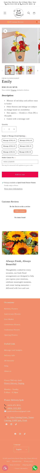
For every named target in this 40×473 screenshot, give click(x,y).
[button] (5, 13)
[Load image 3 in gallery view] (30, 70)
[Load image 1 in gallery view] (9, 70)
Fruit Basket (9, 319)
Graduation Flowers (12, 330)
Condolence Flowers (12, 324)
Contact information (21, 468)
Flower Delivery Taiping (14, 383)
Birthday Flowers (11, 309)
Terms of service (15, 465)
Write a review (20, 211)
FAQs (6, 366)
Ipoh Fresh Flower (14, 458)
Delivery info (9, 355)
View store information (13, 189)
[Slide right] (37, 71)
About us (7, 371)
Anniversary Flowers (12, 314)
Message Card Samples (13, 350)
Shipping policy (27, 465)
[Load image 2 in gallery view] (20, 70)
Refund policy (17, 461)
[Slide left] (2, 71)
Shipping (13, 90)
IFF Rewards (9, 361)
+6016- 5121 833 (14, 408)
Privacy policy (28, 461)
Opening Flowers (11, 335)
